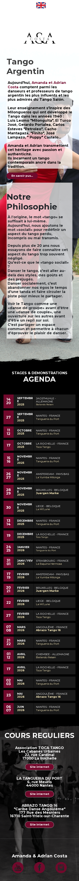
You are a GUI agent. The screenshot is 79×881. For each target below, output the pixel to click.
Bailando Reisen (45, 404)
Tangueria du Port (47, 419)
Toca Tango (43, 446)
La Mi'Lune (43, 509)
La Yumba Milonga (48, 477)
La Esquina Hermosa (49, 563)
